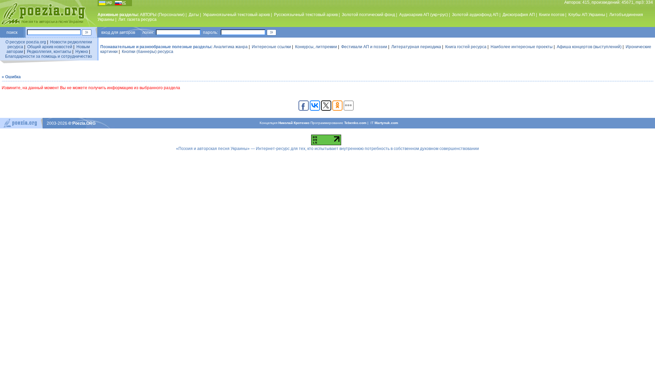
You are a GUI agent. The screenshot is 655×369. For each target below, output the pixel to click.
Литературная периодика (416, 46)
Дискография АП (519, 14)
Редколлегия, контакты (49, 51)
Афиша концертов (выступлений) (589, 46)
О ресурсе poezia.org (25, 42)
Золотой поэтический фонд (368, 14)
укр (109, 2)
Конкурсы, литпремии (316, 46)
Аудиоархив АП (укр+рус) (423, 14)
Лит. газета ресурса (137, 19)
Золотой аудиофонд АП (475, 14)
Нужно (81, 51)
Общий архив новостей (49, 46)
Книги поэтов (551, 14)
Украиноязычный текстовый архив (236, 14)
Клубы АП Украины (586, 14)
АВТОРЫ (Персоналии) (162, 14)
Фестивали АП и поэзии (364, 46)
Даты (194, 14)
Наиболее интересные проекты (522, 46)
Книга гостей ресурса (465, 46)
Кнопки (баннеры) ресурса (147, 51)
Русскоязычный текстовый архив (306, 14)
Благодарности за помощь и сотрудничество (48, 56)
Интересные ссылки (271, 46)
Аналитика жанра (231, 46)
